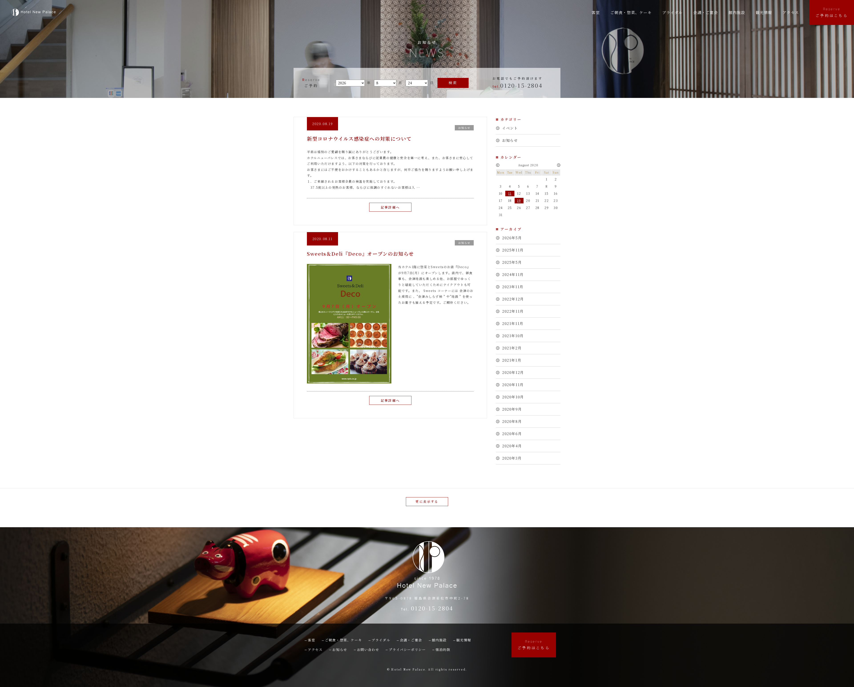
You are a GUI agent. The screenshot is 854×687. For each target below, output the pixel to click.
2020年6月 (512, 433)
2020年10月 (513, 396)
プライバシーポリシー (407, 649)
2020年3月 (512, 458)
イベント (510, 128)
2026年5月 (512, 237)
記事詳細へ (390, 207)
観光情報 (764, 12)
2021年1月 (511, 360)
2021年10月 (513, 335)
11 (510, 193)
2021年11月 (513, 323)
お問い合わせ (368, 649)
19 (519, 200)
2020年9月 (512, 409)
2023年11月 (513, 286)
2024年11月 (513, 274)
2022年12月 (513, 299)
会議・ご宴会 (411, 640)
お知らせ (510, 140)
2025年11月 (513, 250)
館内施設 (737, 12)
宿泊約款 (442, 649)
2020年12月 (513, 372)
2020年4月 (512, 445)
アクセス (791, 12)
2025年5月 (512, 262)
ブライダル (672, 12)
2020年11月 (513, 384)
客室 (596, 12)
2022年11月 (513, 311)
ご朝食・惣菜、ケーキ (631, 12)
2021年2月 (512, 348)
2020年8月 (512, 421)
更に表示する (426, 501)
